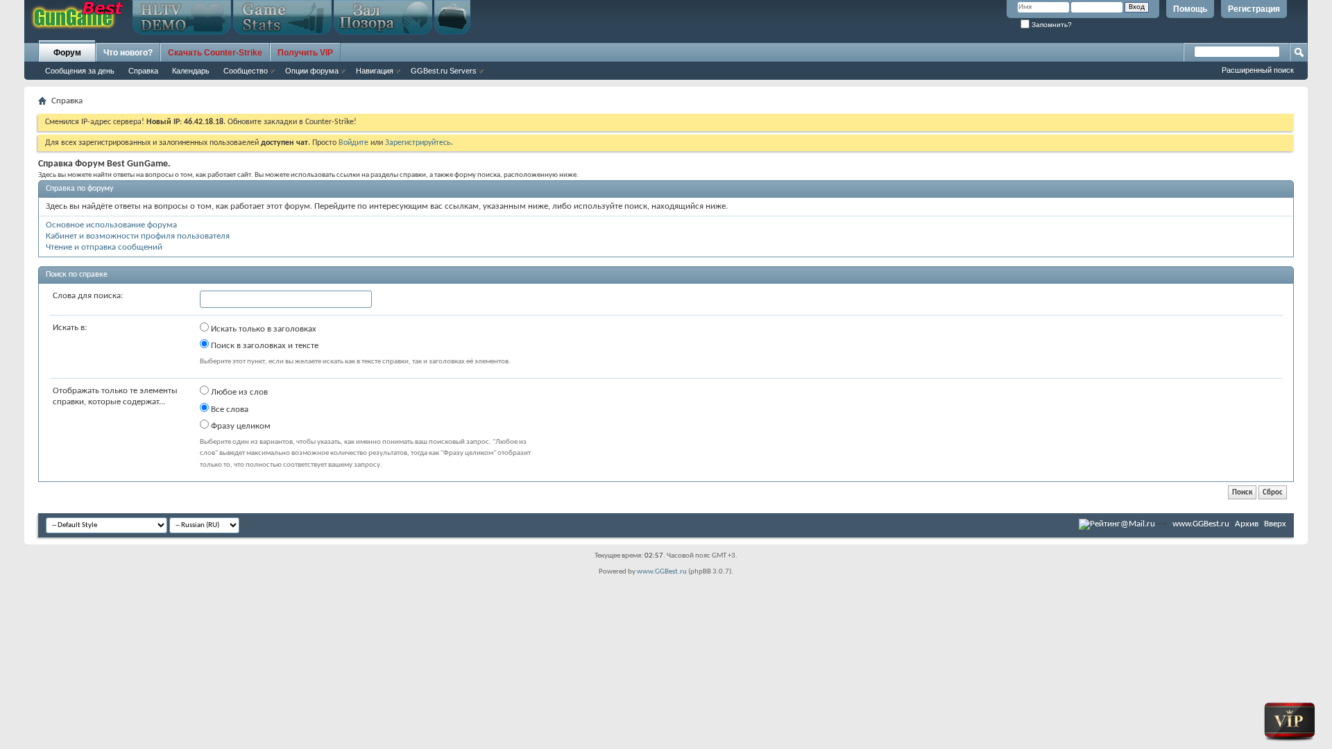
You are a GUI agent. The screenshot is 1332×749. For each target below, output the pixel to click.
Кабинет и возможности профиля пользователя (138, 236)
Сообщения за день (79, 71)
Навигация (374, 71)
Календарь (191, 71)
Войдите (353, 143)
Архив (1246, 523)
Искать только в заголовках (262, 329)
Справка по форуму (79, 188)
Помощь (1190, 9)
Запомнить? (1051, 24)
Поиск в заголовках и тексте (263, 345)
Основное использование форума (111, 225)
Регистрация (1254, 9)
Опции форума (312, 71)
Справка (143, 71)
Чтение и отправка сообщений (104, 247)
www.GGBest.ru (1200, 523)
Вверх (1275, 523)
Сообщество (245, 71)
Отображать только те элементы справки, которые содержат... (115, 396)
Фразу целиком (240, 426)
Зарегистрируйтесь (418, 143)
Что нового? (128, 53)
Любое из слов (238, 392)
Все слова (228, 409)
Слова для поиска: (88, 295)
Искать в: (70, 327)
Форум (67, 53)
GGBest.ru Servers (444, 71)
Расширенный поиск (1258, 70)
